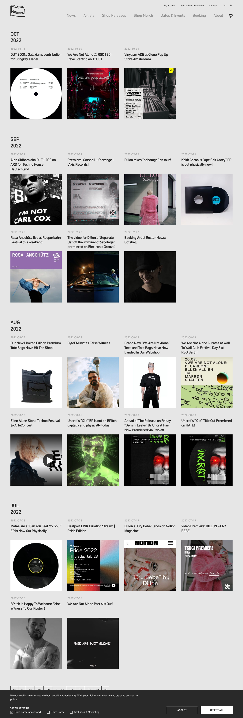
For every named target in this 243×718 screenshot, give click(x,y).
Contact (213, 6)
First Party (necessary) (28, 712)
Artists (89, 15)
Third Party (57, 712)
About (218, 15)
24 (89, 689)
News (71, 15)
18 (30, 689)
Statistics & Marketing (86, 712)
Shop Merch (143, 15)
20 (48, 689)
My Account (169, 6)
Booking (199, 15)
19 (39, 689)
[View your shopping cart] (229, 17)
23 (80, 689)
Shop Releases (114, 15)
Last (105, 690)
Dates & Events (173, 15)
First (14, 690)
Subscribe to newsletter (192, 6)
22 (71, 689)
